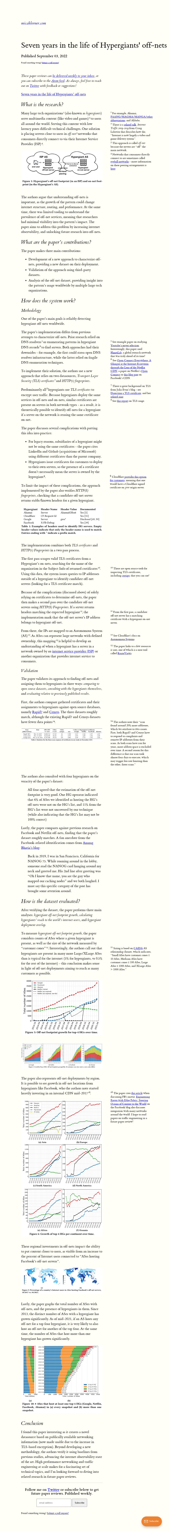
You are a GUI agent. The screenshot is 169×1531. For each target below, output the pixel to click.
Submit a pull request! (50, 62)
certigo (126, 575)
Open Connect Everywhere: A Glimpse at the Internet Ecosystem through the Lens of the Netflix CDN (131, 366)
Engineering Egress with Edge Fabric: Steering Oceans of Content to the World (130, 1100)
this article (137, 1093)
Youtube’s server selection (125, 345)
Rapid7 (37, 712)
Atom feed (57, 81)
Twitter (34, 86)
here (113, 168)
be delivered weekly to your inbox (73, 76)
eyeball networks (120, 161)
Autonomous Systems (122, 639)
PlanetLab (116, 352)
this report (122, 401)
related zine (117, 396)
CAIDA (138, 948)
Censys (54, 712)
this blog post (131, 374)
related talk (130, 124)
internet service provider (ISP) (73, 651)
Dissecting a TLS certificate (126, 393)
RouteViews (124, 653)
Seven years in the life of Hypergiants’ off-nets (53, 94)
